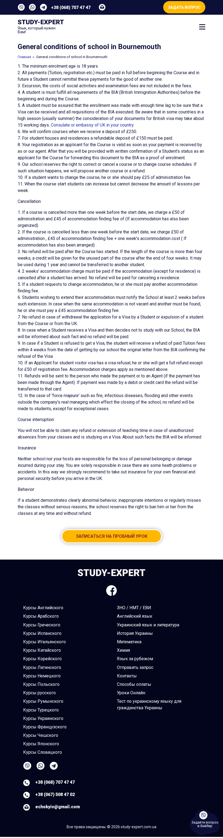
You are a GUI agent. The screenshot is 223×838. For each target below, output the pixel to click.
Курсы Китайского (42, 650)
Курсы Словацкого (42, 752)
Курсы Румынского (43, 701)
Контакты (127, 675)
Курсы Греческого (41, 624)
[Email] (102, 7)
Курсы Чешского (40, 735)
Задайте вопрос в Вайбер (204, 824)
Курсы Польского (41, 684)
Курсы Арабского (41, 616)
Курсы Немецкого (42, 675)
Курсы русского (39, 692)
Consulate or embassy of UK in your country (92, 125)
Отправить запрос (135, 667)
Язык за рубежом (135, 658)
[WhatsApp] (32, 7)
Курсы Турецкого (41, 710)
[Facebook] (111, 590)
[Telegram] (43, 7)
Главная (24, 57)
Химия (123, 650)
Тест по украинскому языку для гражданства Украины (149, 704)
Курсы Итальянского (44, 641)
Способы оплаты (134, 684)
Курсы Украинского (43, 718)
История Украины (135, 633)
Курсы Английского (43, 607)
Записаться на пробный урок (111, 536)
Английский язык (134, 616)
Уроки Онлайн (131, 692)
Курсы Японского (41, 743)
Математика (129, 641)
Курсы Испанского (42, 633)
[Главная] (41, 23)
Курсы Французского (45, 726)
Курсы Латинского (42, 667)
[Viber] (21, 7)
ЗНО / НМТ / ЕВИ (134, 607)
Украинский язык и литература (148, 624)
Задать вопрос (184, 7)
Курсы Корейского (42, 658)
